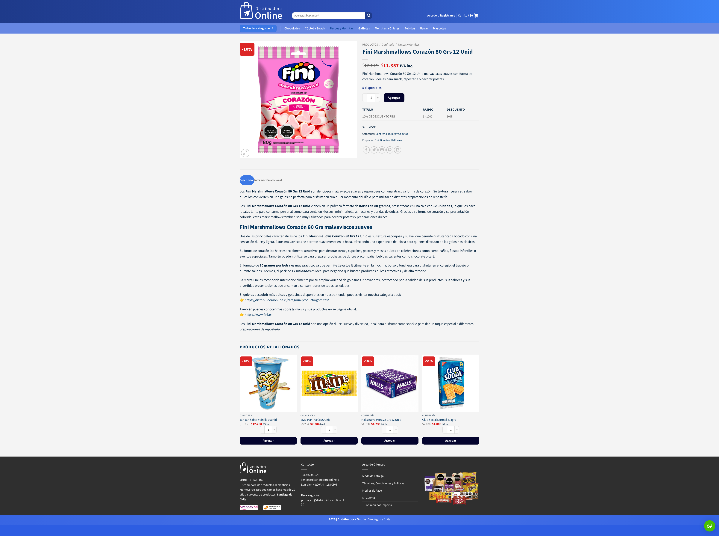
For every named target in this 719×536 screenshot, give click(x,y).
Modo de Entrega (373, 476)
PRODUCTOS (370, 45)
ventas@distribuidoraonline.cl (320, 480)
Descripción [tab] (247, 180)
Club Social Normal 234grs (439, 420)
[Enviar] (368, 15)
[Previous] (240, 405)
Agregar (394, 97)
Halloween (397, 140)
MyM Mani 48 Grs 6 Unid (315, 420)
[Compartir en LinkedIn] (397, 149)
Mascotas (439, 28)
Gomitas (385, 140)
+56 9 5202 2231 (311, 475)
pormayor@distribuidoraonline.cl (322, 500)
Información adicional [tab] (268, 180)
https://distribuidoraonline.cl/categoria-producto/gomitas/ (286, 300)
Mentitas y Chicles (387, 28)
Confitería (388, 45)
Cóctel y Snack (315, 28)
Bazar (424, 28)
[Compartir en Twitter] (374, 149)
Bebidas (409, 28)
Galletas (364, 28)
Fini (376, 140)
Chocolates (292, 28)
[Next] (479, 405)
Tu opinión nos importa (377, 505)
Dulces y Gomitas (342, 28)
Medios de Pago (372, 491)
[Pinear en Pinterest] (389, 149)
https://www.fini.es (258, 314)
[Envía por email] (382, 149)
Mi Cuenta (368, 498)
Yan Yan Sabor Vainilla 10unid (258, 420)
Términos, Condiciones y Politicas (383, 483)
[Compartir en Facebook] (366, 149)
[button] (441, 16)
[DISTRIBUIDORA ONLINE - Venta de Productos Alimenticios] (261, 12)
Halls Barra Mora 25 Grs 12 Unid (381, 420)
